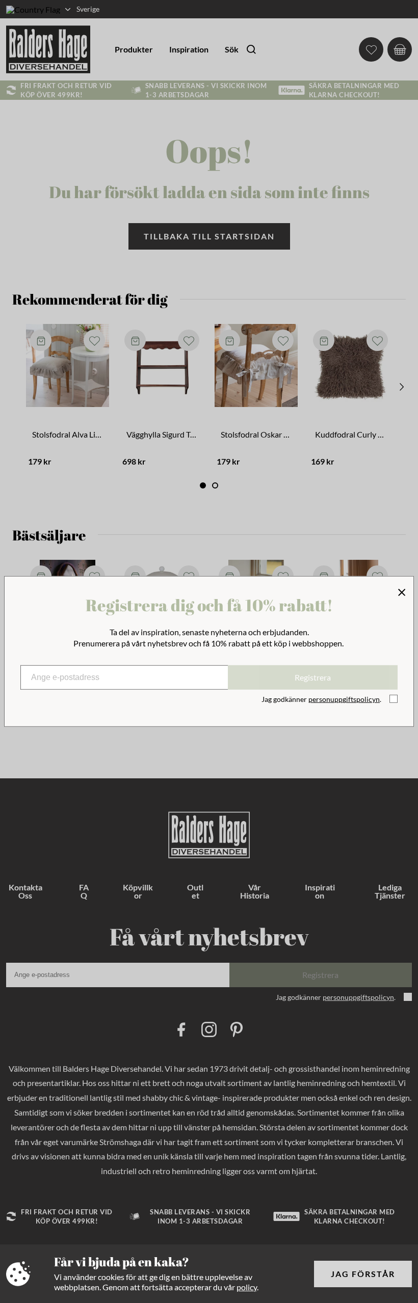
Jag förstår (363, 1274)
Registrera (313, 677)
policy (247, 1287)
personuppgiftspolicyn (344, 699)
